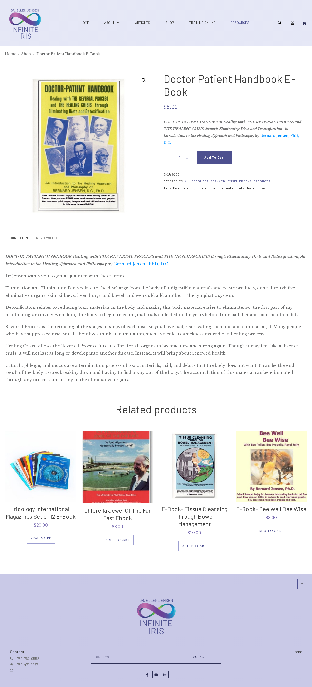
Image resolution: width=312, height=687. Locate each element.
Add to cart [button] (117, 540)
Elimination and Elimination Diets (220, 188)
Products (262, 181)
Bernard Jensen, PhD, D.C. (141, 263)
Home (297, 651)
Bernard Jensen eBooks (231, 181)
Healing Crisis (256, 188)
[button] (143, 80)
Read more (40, 538)
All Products (197, 181)
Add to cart (214, 157)
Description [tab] (16, 238)
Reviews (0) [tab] (46, 238)
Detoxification (183, 188)
